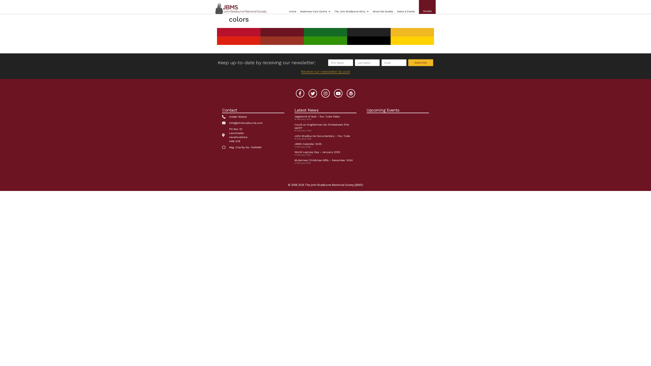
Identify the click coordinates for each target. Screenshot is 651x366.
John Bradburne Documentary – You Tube (322, 136)
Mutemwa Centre (313, 11)
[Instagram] (325, 93)
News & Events (406, 11)
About (383, 11)
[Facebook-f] (300, 93)
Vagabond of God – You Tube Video (317, 116)
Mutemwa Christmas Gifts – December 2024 (323, 160)
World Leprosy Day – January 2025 (317, 152)
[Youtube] (338, 93)
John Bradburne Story (349, 11)
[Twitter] (313, 93)
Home (292, 11)
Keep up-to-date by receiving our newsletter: (267, 62)
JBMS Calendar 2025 (308, 144)
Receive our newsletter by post (325, 71)
